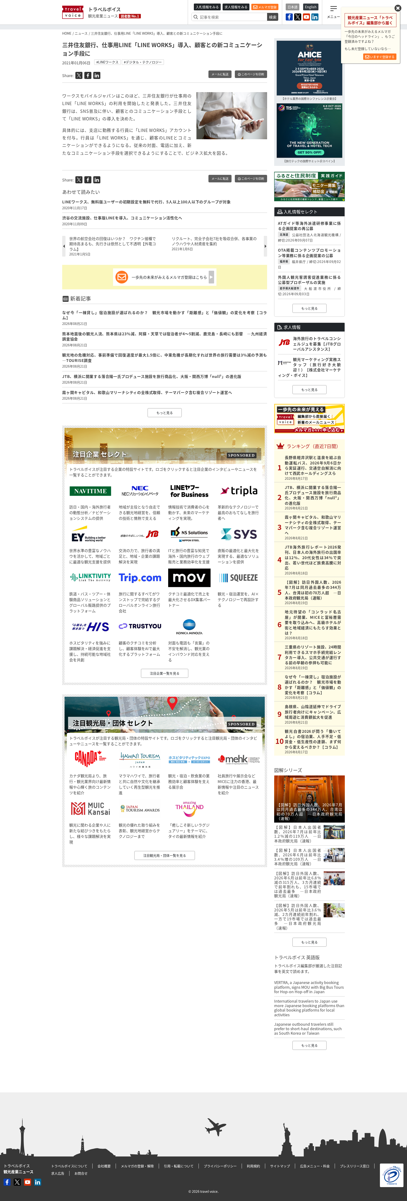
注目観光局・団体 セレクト (113, 723)
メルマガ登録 (267, 7)
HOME (66, 33)
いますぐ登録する (382, 56)
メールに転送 (220, 74)
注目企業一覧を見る (164, 673)
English (311, 6)
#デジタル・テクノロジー (143, 62)
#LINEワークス (107, 62)
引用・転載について (179, 1166)
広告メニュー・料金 (315, 1166)
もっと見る (164, 412)
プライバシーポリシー (220, 1166)
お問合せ (81, 1173)
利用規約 (253, 1166)
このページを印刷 (252, 74)
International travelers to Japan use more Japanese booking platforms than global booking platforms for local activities (309, 1007)
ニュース (81, 33)
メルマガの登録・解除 (137, 1166)
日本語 (292, 6)
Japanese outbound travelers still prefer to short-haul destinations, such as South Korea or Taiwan (308, 1028)
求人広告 (57, 1173)
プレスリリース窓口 (354, 1166)
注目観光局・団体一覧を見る (164, 855)
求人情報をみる (236, 6)
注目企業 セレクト (100, 454)
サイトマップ (280, 1166)
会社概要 (104, 1166)
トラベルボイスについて (69, 1166)
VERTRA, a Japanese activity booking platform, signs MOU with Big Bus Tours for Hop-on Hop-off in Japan (309, 987)
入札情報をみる (207, 6)
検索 (273, 17)
